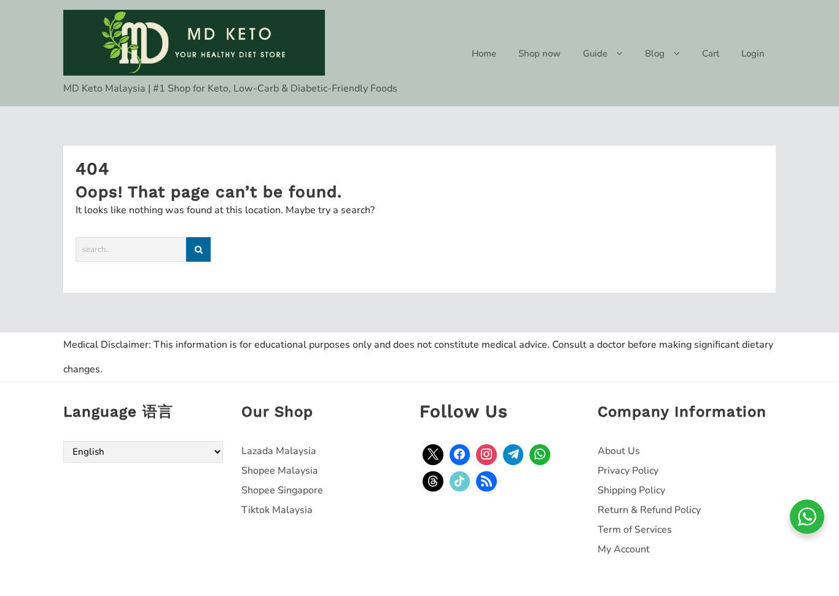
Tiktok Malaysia (277, 510)
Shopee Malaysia (279, 470)
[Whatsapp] (539, 454)
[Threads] (433, 481)
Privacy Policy (628, 470)
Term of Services (635, 529)
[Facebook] (460, 454)
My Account (624, 549)
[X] (433, 454)
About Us (619, 451)
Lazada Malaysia (278, 451)
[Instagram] (486, 454)
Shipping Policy (631, 490)
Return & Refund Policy (649, 510)
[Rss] (486, 481)
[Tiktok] (460, 481)
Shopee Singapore (282, 490)
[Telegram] (513, 454)
